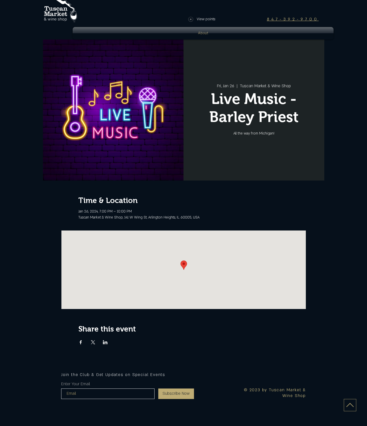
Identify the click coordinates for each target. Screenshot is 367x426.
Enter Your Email (75, 384)
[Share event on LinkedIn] (105, 342)
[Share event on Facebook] (80, 342)
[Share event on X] (93, 342)
